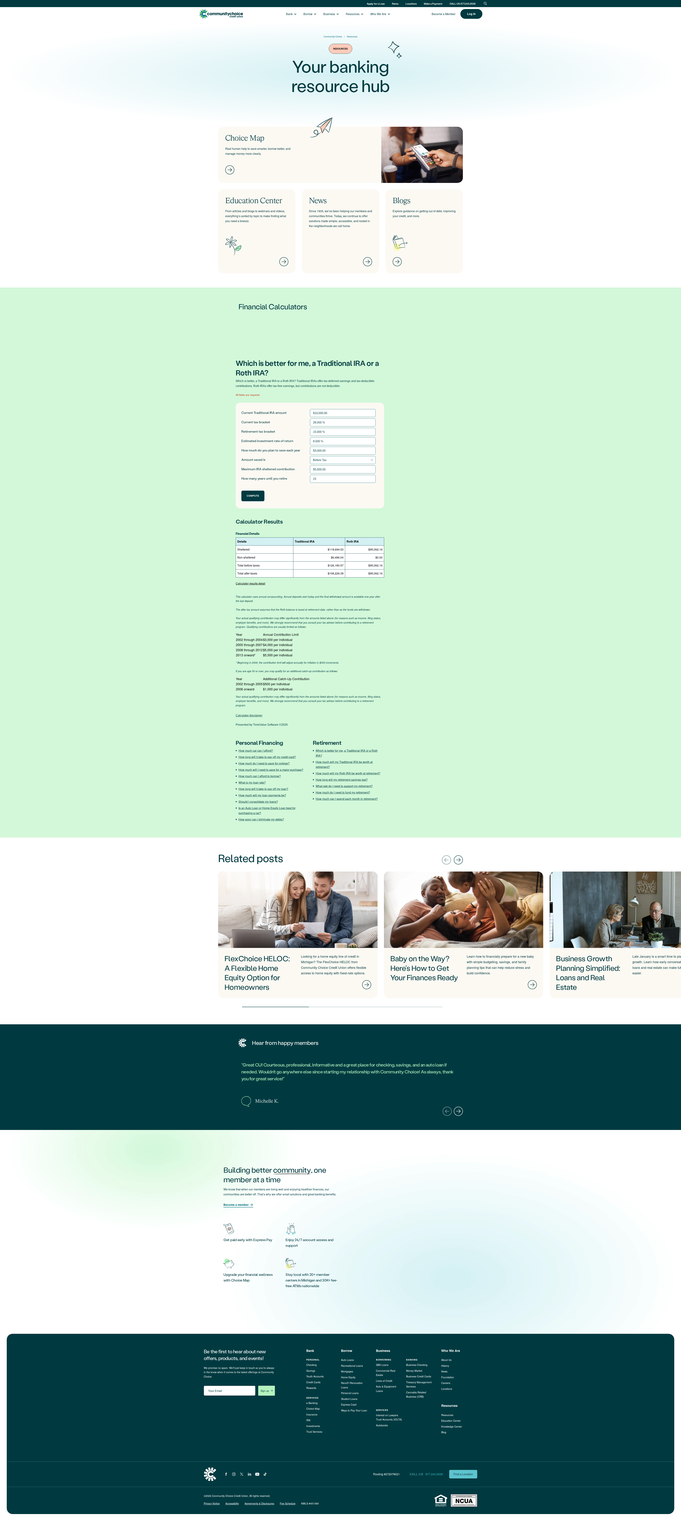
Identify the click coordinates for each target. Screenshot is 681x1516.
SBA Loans (382, 1365)
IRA (308, 1420)
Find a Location (463, 1474)
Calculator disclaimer (249, 715)
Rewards (311, 1388)
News (444, 1371)
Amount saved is (253, 459)
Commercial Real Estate (385, 1373)
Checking (311, 1365)
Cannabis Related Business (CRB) (416, 1394)
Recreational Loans (352, 1365)
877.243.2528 (434, 1474)
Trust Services (314, 1431)
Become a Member (443, 14)
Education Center (451, 1420)
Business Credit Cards (418, 1376)
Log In (471, 14)
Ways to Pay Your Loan (354, 1410)
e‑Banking (312, 1403)
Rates (395, 3)
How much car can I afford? (256, 751)
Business (329, 14)
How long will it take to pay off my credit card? (267, 757)
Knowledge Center (451, 1426)
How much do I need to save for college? (264, 763)
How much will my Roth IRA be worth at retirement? (348, 773)
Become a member (236, 1205)
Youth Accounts (315, 1376)
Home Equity (348, 1377)
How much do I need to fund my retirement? (343, 792)
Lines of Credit (384, 1381)
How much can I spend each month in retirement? (347, 799)
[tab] (275, 1007)
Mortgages (347, 1371)
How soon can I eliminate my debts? (261, 819)
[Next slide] (458, 859)
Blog (443, 1432)
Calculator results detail (250, 583)
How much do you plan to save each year (270, 450)
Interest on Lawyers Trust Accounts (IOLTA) (389, 1417)
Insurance (311, 1414)
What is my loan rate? (252, 782)
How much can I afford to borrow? (260, 776)
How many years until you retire (264, 478)
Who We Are (378, 14)
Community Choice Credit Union (221, 14)
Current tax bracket (255, 422)
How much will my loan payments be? (262, 795)
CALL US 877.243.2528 (463, 3)
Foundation (447, 1377)
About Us (446, 1360)
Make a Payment (433, 3)
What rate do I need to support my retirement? (344, 786)
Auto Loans (347, 1360)
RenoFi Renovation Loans (352, 1385)
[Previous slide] (446, 859)
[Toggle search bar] (485, 3)
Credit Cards (313, 1382)
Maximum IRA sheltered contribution (268, 469)
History (445, 1365)
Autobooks (382, 1425)
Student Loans (349, 1399)
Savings (310, 1370)
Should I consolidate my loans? (258, 802)
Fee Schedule (287, 1503)
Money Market (414, 1370)
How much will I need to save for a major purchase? (271, 770)
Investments (313, 1426)
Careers (445, 1383)
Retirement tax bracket (258, 431)
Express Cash (349, 1404)
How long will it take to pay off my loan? (263, 789)
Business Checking (416, 1365)
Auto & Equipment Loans (386, 1389)
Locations (411, 3)
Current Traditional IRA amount (264, 413)
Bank (289, 14)
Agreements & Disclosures (259, 1503)
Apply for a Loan (376, 3)
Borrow (307, 14)
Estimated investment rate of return (267, 441)
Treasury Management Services (419, 1384)
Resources (352, 14)
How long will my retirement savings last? (342, 780)
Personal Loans (350, 1393)
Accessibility (232, 1503)
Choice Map (313, 1408)
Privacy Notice (212, 1503)
